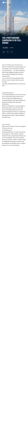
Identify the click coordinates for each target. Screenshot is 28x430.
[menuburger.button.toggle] (24, 2)
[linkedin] (3, 52)
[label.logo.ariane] (6, 2)
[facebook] (12, 52)
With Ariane (5, 47)
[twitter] (8, 52)
